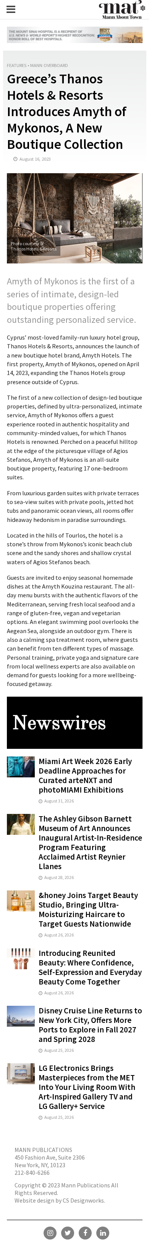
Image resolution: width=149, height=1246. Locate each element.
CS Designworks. (84, 1200)
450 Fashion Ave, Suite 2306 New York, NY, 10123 (50, 1161)
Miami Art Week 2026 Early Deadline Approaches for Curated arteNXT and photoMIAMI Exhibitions (85, 775)
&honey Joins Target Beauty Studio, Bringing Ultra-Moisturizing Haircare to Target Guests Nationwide (88, 909)
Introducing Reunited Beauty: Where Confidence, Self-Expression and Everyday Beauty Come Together (90, 967)
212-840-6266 (32, 1172)
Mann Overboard (49, 65)
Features (16, 65)
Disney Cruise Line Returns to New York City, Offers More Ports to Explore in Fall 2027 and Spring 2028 (90, 1025)
